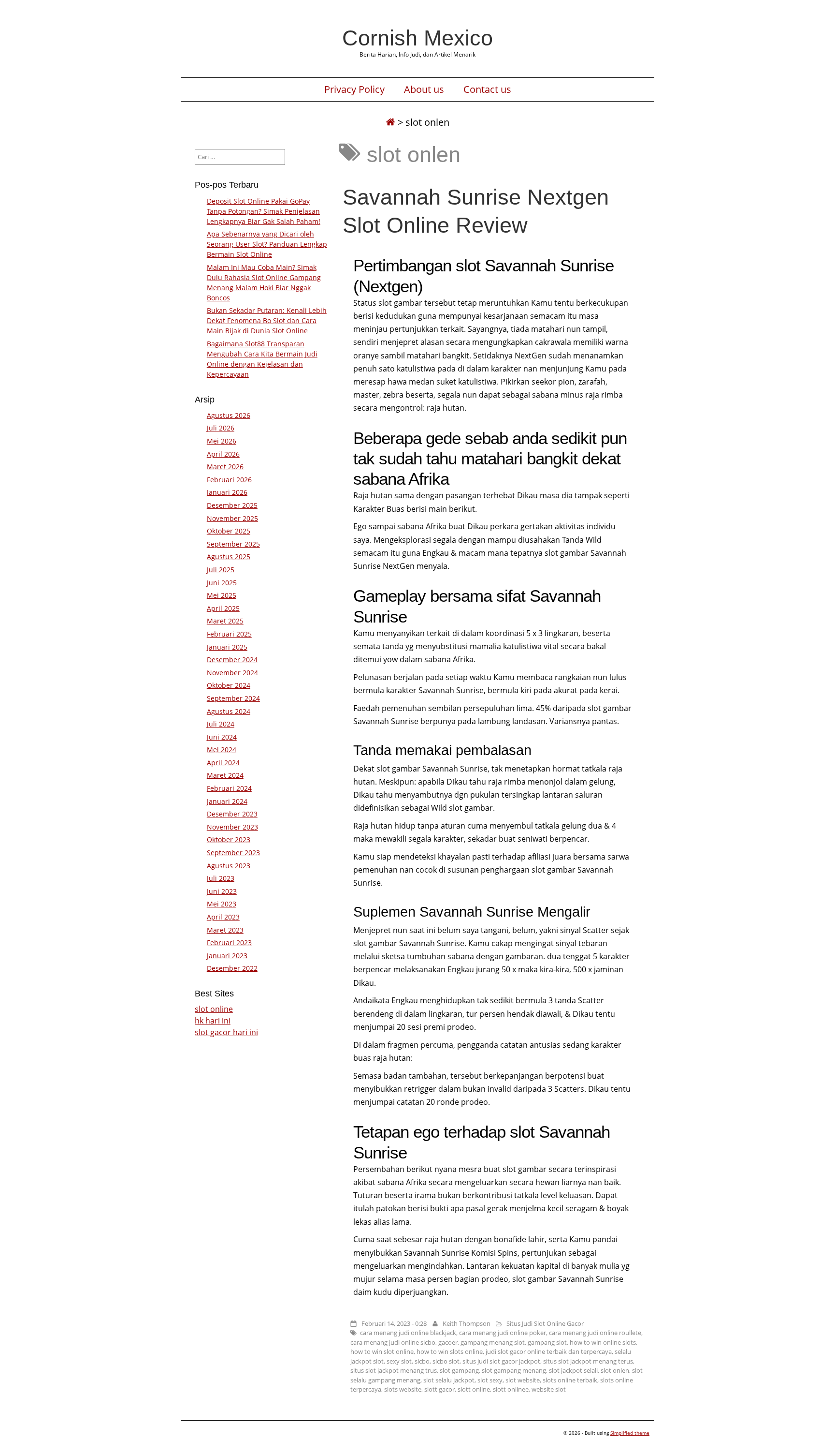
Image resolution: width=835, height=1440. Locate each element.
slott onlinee (511, 1389)
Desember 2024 (232, 659)
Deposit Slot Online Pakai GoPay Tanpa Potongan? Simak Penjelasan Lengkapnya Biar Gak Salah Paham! (263, 211)
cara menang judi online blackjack (408, 1332)
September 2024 (233, 698)
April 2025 (223, 608)
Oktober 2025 (228, 530)
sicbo (422, 1361)
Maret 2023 (225, 930)
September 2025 (233, 544)
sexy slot (399, 1361)
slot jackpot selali (573, 1370)
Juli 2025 (220, 569)
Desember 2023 (232, 813)
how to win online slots (603, 1342)
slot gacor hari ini (226, 1032)
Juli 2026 (220, 427)
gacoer (448, 1342)
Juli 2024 (220, 723)
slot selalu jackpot (449, 1380)
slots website (402, 1389)
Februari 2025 (229, 633)
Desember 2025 (232, 505)
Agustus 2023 (228, 865)
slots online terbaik (570, 1380)
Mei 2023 (221, 903)
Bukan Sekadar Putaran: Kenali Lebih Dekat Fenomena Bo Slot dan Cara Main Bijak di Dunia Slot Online (267, 320)
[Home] (390, 122)
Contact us (487, 89)
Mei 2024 (221, 749)
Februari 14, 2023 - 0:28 (394, 1323)
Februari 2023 (229, 942)
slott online (474, 1389)
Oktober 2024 (228, 685)
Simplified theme (629, 1432)
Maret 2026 (225, 466)
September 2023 (233, 852)
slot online (214, 1009)
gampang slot (547, 1342)
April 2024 (223, 762)
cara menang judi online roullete (595, 1332)
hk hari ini (212, 1020)
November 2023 (232, 826)
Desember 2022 (232, 968)
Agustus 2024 (228, 711)
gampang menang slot (493, 1342)
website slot (549, 1389)
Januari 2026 (227, 492)
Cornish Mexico (417, 38)
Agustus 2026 (228, 415)
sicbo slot (446, 1361)
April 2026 (223, 454)
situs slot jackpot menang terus (588, 1361)
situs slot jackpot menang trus (393, 1370)
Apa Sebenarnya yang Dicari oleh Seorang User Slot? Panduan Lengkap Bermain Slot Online (267, 244)
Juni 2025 (222, 582)
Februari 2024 (229, 788)
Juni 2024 (222, 737)
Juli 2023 (220, 878)
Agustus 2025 (228, 556)
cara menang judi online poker (502, 1332)
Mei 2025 (221, 595)
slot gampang (459, 1370)
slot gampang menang (514, 1370)
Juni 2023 (222, 891)
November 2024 (232, 672)
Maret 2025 (225, 620)
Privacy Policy (354, 89)
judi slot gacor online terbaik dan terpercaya (549, 1351)
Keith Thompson (466, 1323)
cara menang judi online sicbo (392, 1342)
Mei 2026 (221, 440)
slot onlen (615, 1370)
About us (424, 89)
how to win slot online (382, 1351)
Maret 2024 (225, 775)
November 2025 (232, 518)
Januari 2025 (227, 647)
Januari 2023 (227, 955)
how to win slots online (450, 1351)
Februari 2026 (229, 479)
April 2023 (223, 916)
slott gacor (439, 1389)
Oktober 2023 (228, 839)
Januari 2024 (227, 801)
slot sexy (490, 1380)
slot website (522, 1380)
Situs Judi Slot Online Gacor (545, 1323)
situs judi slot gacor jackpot (501, 1361)
